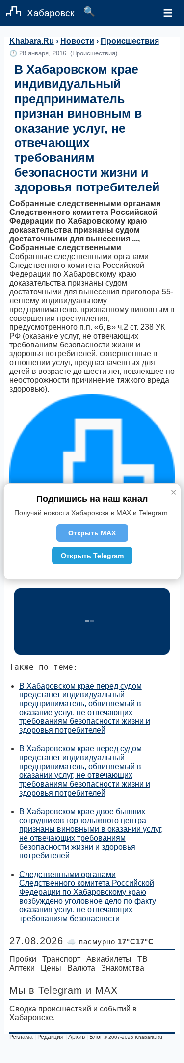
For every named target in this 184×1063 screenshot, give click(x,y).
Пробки (22, 959)
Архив (76, 1037)
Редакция (50, 1037)
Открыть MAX (92, 533)
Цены (51, 968)
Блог (95, 1037)
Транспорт (61, 959)
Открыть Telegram (92, 555)
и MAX (102, 990)
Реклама (21, 1037)
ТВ (142, 959)
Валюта (81, 968)
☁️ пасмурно (110, 941)
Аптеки (22, 968)
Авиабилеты (108, 959)
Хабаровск (50, 13)
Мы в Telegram (45, 990)
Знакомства (122, 968)
